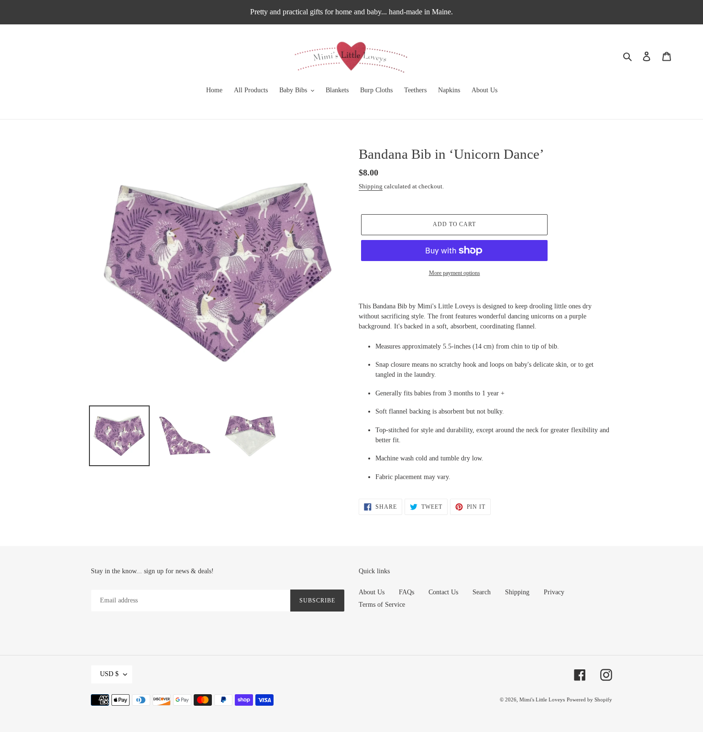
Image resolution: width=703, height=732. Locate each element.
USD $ (109, 673)
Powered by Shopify (589, 699)
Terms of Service (382, 604)
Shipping (371, 186)
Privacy (554, 592)
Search (481, 592)
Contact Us (443, 592)
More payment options (454, 273)
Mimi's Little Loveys (542, 699)
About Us (371, 592)
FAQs (406, 592)
